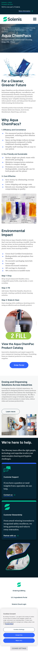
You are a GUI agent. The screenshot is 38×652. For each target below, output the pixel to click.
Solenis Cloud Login (19, 604)
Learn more (10, 411)
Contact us (8, 495)
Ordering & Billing (19, 591)
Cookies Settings (19, 648)
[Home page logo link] (19, 585)
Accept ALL (19, 635)
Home (3, 28)
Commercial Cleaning (28, 28)
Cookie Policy (9, 623)
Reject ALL (19, 640)
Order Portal (19, 365)
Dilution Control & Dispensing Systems (15, 30)
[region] (19, 627)
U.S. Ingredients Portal (19, 597)
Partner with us (10, 536)
